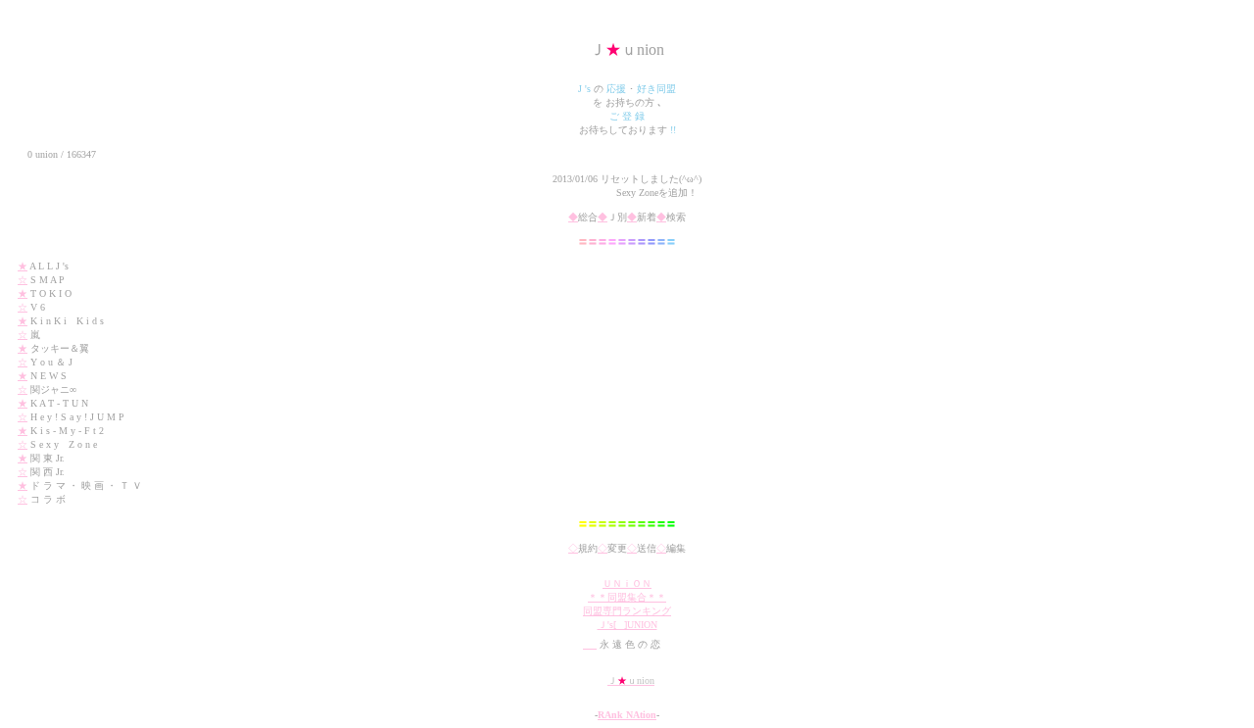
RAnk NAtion (627, 714)
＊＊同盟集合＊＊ (627, 597)
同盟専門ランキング (627, 611)
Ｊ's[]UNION (627, 624)
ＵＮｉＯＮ (627, 583)
